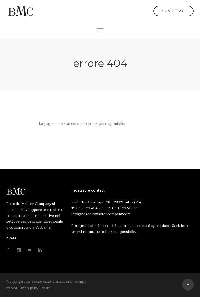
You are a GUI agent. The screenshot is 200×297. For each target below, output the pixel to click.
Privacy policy (28, 288)
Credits (45, 288)
